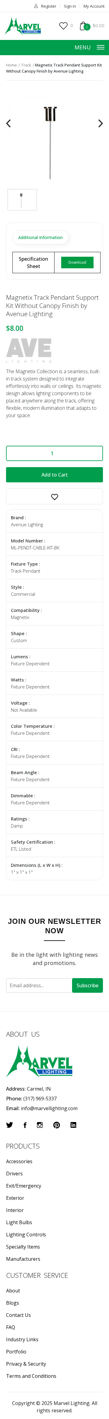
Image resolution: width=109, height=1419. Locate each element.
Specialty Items (23, 1246)
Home (11, 65)
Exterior (15, 1198)
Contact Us (18, 1315)
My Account (94, 6)
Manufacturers (23, 1259)
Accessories (19, 1161)
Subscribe (87, 985)
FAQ (10, 1327)
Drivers (14, 1173)
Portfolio (16, 1351)
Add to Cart (54, 474)
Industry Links (22, 1339)
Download (77, 262)
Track (26, 65)
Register (48, 6)
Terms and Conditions (31, 1376)
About (13, 1290)
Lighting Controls (26, 1234)
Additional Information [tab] (40, 237)
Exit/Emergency (23, 1185)
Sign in (70, 6)
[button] (54, 496)
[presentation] (8, 123)
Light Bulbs (19, 1222)
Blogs (12, 1302)
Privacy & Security (26, 1363)
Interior (15, 1210)
